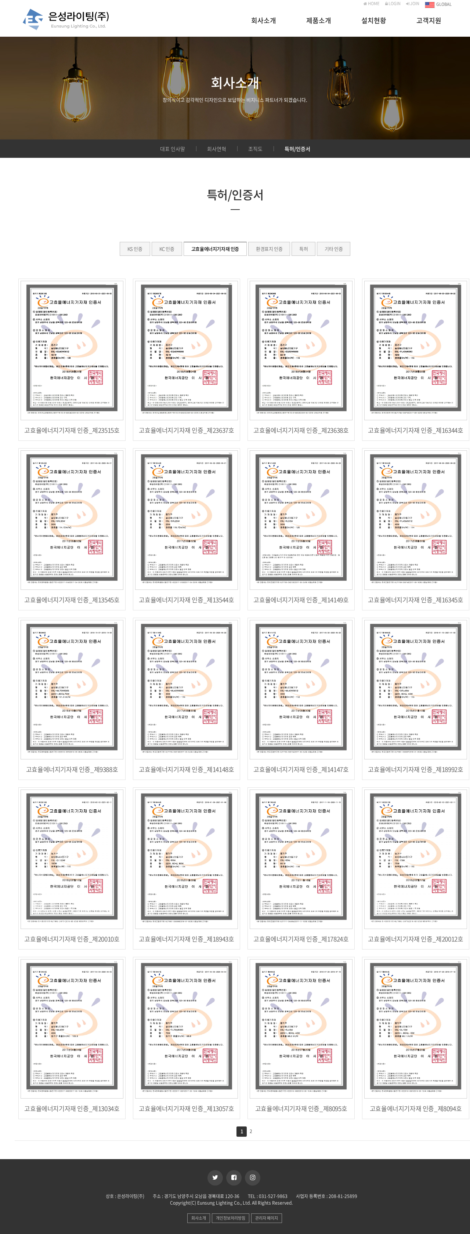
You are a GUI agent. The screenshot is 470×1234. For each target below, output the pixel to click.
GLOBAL (443, 4)
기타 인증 (334, 248)
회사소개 (263, 21)
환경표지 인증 (269, 248)
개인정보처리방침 (230, 1218)
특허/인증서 (297, 148)
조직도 (255, 148)
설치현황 (373, 21)
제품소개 (318, 21)
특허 (303, 248)
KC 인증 (166, 248)
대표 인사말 (172, 148)
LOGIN (394, 3)
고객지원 (428, 21)
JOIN (414, 3)
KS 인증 (134, 248)
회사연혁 (216, 148)
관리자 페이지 (266, 1218)
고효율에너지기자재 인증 (215, 248)
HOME (373, 3)
